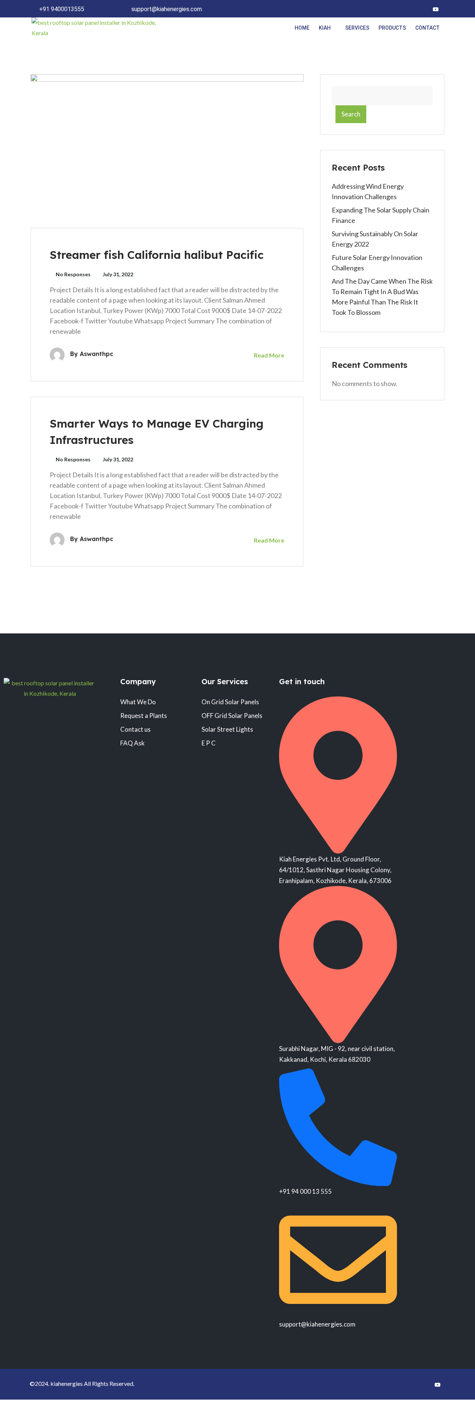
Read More (268, 355)
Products (392, 28)
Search (350, 114)
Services (357, 28)
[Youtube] (435, 8)
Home (302, 28)
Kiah (325, 28)
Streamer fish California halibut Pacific (156, 255)
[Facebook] (406, 8)
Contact (427, 28)
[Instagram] (421, 8)
